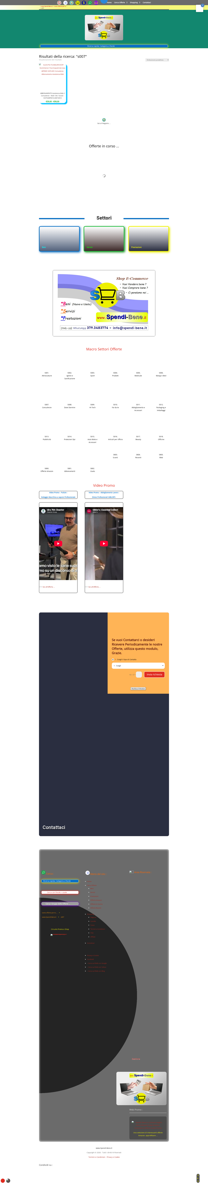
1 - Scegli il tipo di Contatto (125, 659)
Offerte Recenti (95, 908)
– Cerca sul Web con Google (97, 963)
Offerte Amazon (96, 900)
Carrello (93, 921)
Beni (92, 888)
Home (109, 3)
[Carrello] (78, 4)
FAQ (91, 933)
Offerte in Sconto (96, 904)
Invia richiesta (154, 674)
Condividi (90, 959)
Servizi (92, 892)
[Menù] (65, 4)
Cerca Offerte (119, 3)
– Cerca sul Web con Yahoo (96, 967)
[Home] (59, 4)
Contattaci (147, 3)
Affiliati (92, 937)
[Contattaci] (96, 4)
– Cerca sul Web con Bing (96, 971)
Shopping (134, 3)
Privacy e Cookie (93, 955)
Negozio (93, 917)
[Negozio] (71, 4)
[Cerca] (90, 4)
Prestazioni (94, 896)
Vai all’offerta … (49, 587)
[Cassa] (84, 4)
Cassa (92, 925)
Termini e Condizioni (97, 929)
